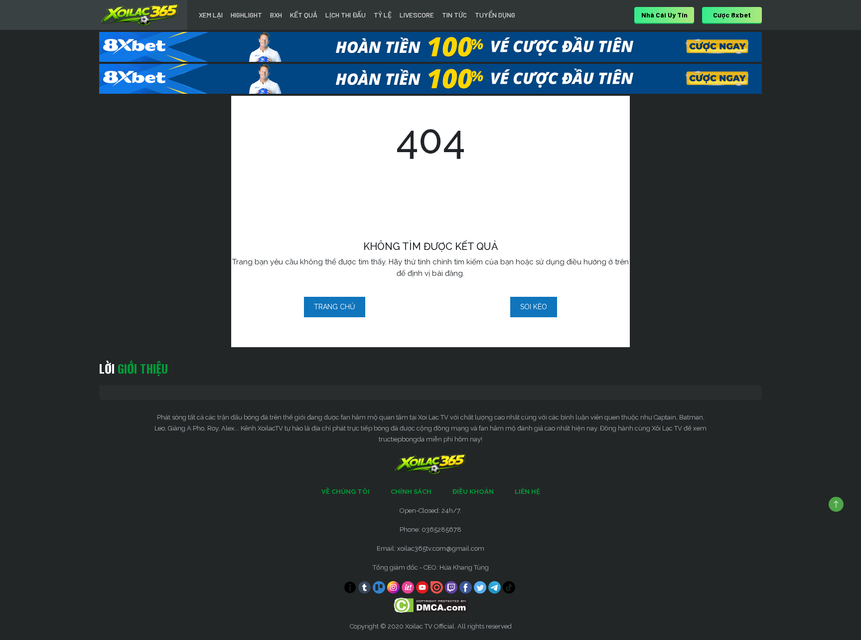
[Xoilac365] (140, 15)
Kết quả (303, 14)
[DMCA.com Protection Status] (431, 605)
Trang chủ (334, 307)
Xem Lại (211, 14)
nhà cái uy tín (664, 14)
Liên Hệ (527, 491)
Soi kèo (533, 307)
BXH (276, 14)
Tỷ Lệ (383, 14)
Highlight (246, 14)
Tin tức (454, 14)
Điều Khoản (473, 491)
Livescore (417, 14)
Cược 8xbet (732, 14)
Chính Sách (411, 491)
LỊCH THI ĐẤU (345, 14)
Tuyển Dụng (495, 14)
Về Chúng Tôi (345, 491)
